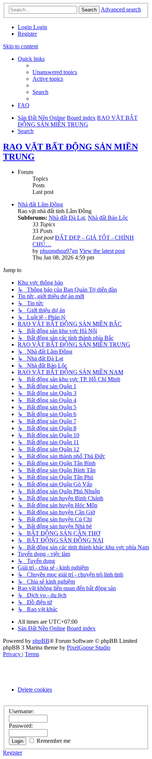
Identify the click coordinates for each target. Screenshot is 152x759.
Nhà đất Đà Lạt (67, 218)
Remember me (52, 741)
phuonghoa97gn (59, 251)
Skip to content (20, 46)
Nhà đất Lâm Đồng (40, 204)
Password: (21, 726)
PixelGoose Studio (88, 647)
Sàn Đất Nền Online (41, 628)
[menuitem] (25, 27)
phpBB (40, 641)
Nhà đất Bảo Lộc (108, 218)
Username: (21, 711)
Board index (81, 628)
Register (12, 752)
